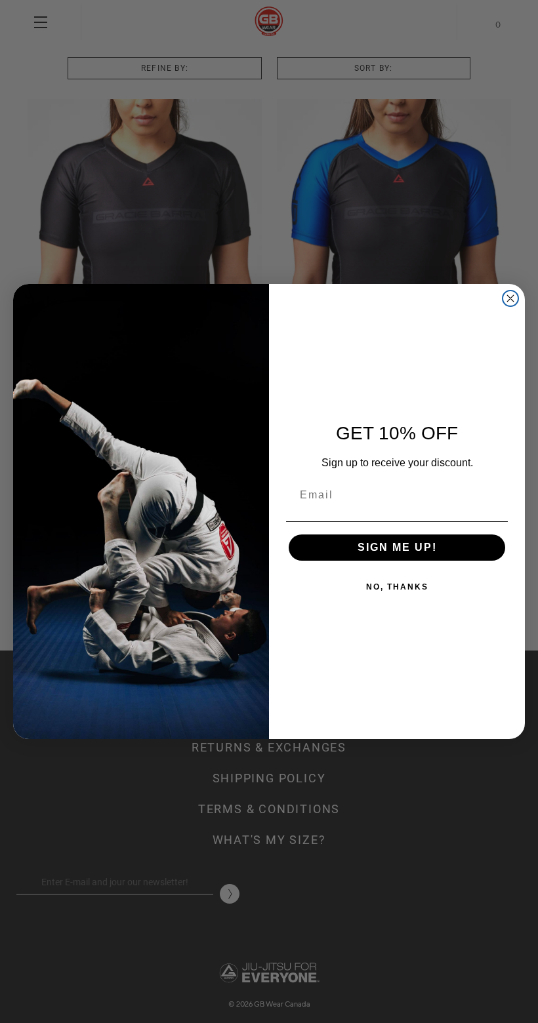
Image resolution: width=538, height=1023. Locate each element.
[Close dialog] (510, 298)
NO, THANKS (397, 587)
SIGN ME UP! (397, 547)
